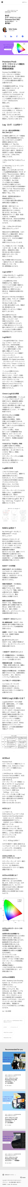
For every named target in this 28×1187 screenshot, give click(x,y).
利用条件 (4, 1184)
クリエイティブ (14, 1027)
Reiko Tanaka (13, 29)
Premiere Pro (7, 1037)
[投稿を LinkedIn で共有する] (11, 36)
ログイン (24, 2)
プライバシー (5, 1182)
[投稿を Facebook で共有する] (17, 36)
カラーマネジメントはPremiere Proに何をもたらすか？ (11, 11)
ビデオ (5, 1027)
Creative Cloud (8, 1032)
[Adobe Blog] (6, 2)
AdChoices (15, 1184)
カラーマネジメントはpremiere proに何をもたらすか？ (13, 1075)
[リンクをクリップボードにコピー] (22, 36)
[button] (14, 1175)
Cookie (8, 1184)
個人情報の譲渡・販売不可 (14, 1182)
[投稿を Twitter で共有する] (5, 36)
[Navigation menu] (2, 2)
